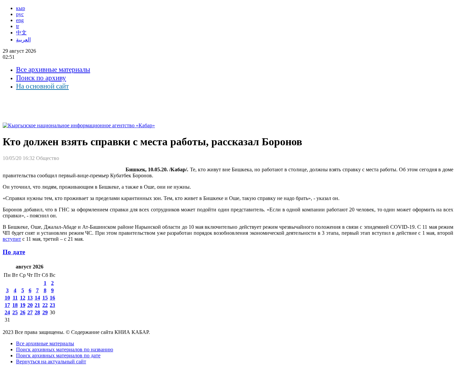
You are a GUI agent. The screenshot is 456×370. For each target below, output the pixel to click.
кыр (20, 8)
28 (37, 312)
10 (7, 298)
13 (30, 298)
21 (37, 305)
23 (52, 305)
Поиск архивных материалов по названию (64, 349)
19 (22, 305)
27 (30, 312)
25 (15, 312)
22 (45, 305)
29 (45, 312)
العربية (23, 39)
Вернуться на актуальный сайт (51, 361)
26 (22, 312)
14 (37, 298)
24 (7, 312)
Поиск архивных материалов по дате (58, 355)
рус (20, 14)
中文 (21, 32)
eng (20, 20)
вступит (12, 239)
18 (15, 305)
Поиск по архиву (41, 78)
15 (45, 298)
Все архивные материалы (53, 69)
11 (15, 298)
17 (7, 305)
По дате (14, 251)
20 (30, 305)
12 (22, 298)
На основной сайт (42, 86)
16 (52, 298)
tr (17, 26)
